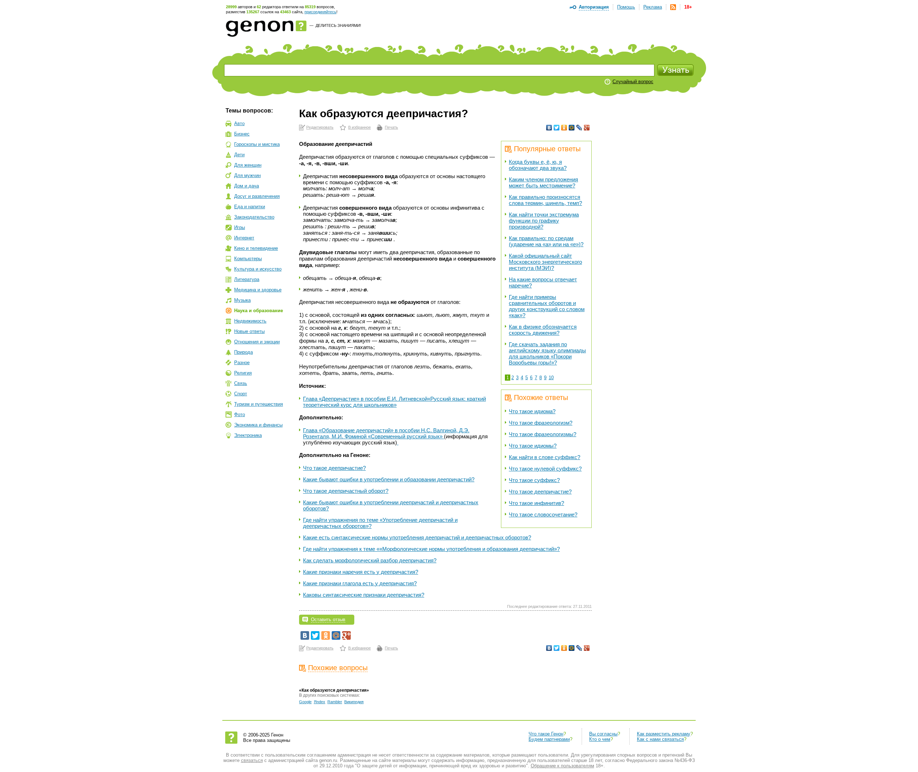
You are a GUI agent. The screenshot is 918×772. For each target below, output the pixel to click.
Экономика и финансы (258, 425)
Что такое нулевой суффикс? (545, 469)
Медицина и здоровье (257, 289)
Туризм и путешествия (258, 404)
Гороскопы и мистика (257, 144)
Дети (239, 154)
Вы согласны (603, 734)
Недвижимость (250, 321)
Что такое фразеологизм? (540, 423)
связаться (252, 760)
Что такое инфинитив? (536, 503)
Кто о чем (599, 739)
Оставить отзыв (328, 619)
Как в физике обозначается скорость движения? (543, 330)
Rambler (334, 702)
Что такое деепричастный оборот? (345, 491)
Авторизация (594, 7)
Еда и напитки (249, 206)
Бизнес (242, 134)
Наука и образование (258, 310)
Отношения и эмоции (257, 341)
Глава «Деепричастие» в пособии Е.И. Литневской (365, 399)
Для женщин (247, 165)
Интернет (244, 237)
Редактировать (319, 127)
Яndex (319, 702)
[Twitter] (556, 127)
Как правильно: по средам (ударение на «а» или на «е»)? (546, 241)
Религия (243, 373)
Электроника (248, 435)
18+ (688, 7)
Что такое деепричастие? (540, 492)
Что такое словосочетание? (543, 514)
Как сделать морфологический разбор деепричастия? (369, 560)
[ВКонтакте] (549, 127)
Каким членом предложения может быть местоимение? (543, 182)
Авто (239, 123)
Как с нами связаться (660, 739)
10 (551, 377)
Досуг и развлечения (257, 196)
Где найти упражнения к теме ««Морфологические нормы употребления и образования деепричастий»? (431, 549)
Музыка (242, 300)
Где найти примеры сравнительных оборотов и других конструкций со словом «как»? (547, 306)
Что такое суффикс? (534, 480)
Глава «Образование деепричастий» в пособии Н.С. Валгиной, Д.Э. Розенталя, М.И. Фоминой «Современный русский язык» (386, 433)
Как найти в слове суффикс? (544, 457)
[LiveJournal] (579, 127)
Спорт (240, 393)
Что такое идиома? (532, 411)
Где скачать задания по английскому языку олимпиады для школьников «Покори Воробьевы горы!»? (547, 353)
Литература (246, 279)
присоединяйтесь (320, 12)
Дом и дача (246, 186)
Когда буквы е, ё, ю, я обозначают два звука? (538, 165)
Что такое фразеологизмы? (542, 434)
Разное (242, 362)
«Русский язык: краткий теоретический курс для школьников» (394, 402)
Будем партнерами (549, 739)
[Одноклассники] (564, 127)
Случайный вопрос (632, 81)
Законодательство (254, 217)
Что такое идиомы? (533, 446)
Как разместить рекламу (663, 734)
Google (305, 702)
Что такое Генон (546, 734)
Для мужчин (247, 175)
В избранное (359, 127)
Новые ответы (249, 331)
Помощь (626, 7)
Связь (240, 383)
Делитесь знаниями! (338, 25)
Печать (391, 127)
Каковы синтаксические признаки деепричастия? (363, 595)
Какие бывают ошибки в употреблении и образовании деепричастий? (388, 479)
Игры (239, 227)
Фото (239, 414)
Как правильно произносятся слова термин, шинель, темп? (545, 200)
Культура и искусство (257, 269)
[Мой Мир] (572, 127)
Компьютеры (248, 258)
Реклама (652, 7)
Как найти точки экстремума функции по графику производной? (544, 220)
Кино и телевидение (256, 248)
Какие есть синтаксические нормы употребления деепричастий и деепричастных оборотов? (417, 537)
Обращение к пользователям (562, 765)
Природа (243, 352)
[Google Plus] (587, 127)
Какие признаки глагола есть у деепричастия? (360, 583)
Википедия (354, 702)
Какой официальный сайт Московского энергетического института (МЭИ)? (545, 262)
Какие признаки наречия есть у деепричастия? (360, 572)
